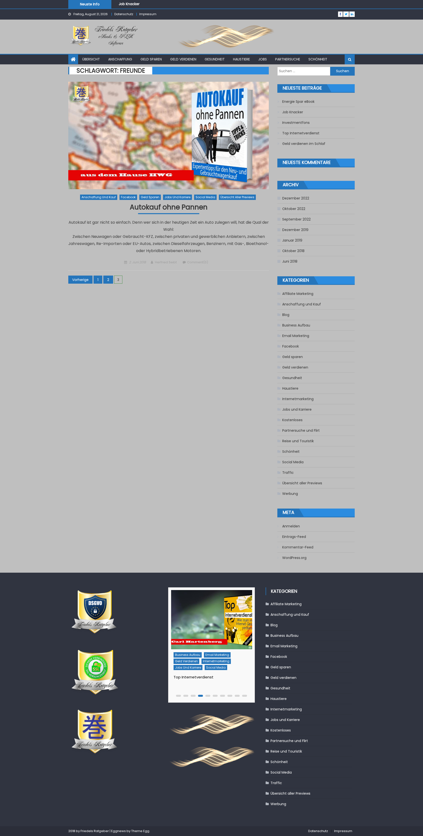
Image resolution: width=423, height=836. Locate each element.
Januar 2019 (292, 240)
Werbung (290, 493)
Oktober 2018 (293, 250)
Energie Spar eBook (298, 101)
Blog (285, 314)
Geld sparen (151, 59)
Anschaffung (120, 59)
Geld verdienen (183, 59)
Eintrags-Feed (294, 536)
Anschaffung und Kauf (99, 197)
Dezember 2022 (295, 198)
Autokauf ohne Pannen (169, 207)
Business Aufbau (296, 325)
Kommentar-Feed (297, 547)
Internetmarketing (298, 398)
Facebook (128, 197)
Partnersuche (287, 59)
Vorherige (80, 279)
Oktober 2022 (293, 208)
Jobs (262, 59)
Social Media (205, 197)
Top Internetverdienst (300, 133)
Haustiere (241, 59)
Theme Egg (140, 831)
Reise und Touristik (298, 441)
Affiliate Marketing (297, 293)
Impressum (147, 14)
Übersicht (91, 59)
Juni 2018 (289, 261)
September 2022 (296, 219)
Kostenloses (292, 420)
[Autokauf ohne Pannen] (168, 135)
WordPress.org (294, 557)
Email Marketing (295, 335)
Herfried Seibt (166, 262)
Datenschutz (123, 14)
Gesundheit (215, 59)
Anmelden (291, 526)
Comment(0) (197, 262)
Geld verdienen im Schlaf (303, 143)
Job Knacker (292, 112)
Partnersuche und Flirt (301, 430)
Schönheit (317, 59)
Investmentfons (132, 5)
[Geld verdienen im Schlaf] (211, 620)
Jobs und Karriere (177, 197)
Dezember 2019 (295, 229)
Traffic (288, 472)
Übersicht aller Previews (237, 197)
